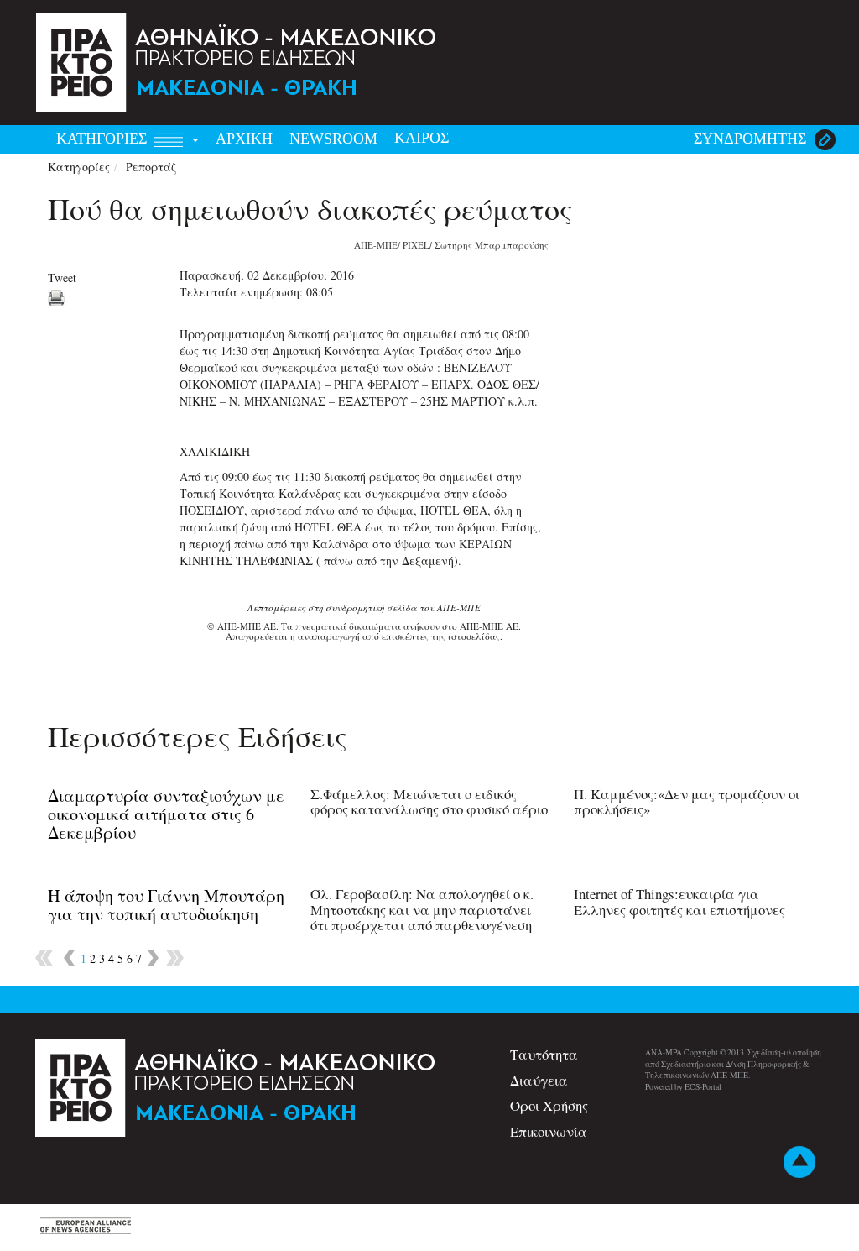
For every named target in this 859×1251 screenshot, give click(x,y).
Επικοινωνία (548, 1131)
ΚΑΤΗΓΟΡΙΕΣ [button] (103, 138)
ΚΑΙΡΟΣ (421, 137)
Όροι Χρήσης (549, 1105)
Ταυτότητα (544, 1054)
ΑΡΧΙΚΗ (244, 138)
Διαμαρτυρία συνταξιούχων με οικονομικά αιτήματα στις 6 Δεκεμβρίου (166, 814)
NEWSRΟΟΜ (333, 138)
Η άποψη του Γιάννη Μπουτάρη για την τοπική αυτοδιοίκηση (166, 904)
